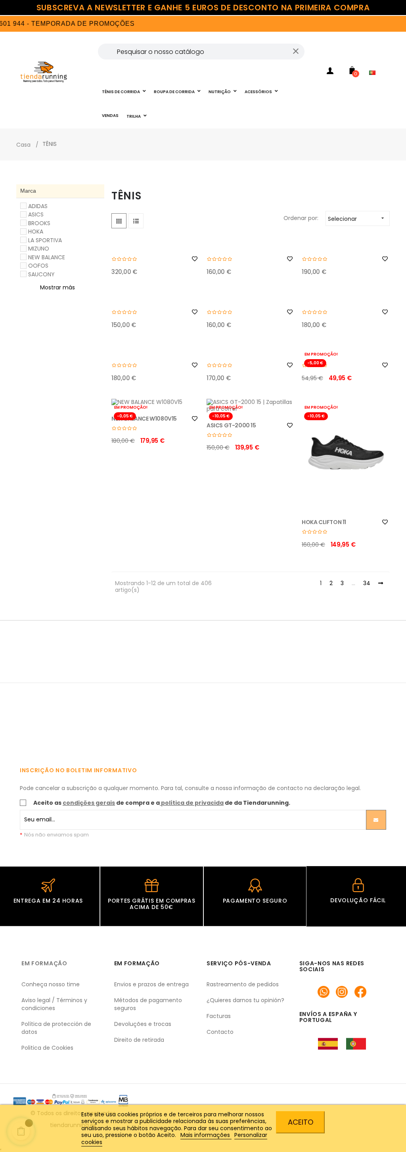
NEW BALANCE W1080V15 (144, 419)
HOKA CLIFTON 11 (324, 522)
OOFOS (38, 266)
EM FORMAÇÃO (44, 963)
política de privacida (192, 803)
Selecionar (357, 219)
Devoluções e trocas (142, 1024)
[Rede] (118, 220)
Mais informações (206, 1135)
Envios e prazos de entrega (151, 984)
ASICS (36, 214)
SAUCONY (41, 274)
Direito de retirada (139, 1040)
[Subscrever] (376, 820)
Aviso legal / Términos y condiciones (54, 1004)
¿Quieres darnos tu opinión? (245, 1000)
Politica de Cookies (47, 1048)
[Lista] (136, 220)
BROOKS (39, 223)
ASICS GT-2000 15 (231, 425)
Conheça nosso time (50, 984)
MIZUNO (38, 249)
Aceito (300, 1122)
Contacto (220, 1032)
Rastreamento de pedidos (243, 984)
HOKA (35, 231)
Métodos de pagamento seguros (148, 1004)
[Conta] (330, 72)
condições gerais (89, 803)
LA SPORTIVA (45, 240)
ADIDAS (38, 206)
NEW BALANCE (46, 257)
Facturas (219, 1016)
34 (366, 583)
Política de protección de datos (56, 1028)
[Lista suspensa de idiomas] (374, 61)
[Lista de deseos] (194, 259)
